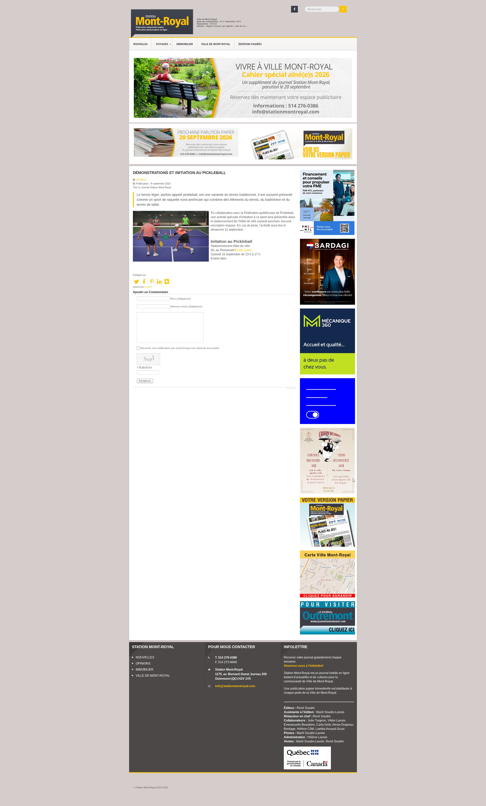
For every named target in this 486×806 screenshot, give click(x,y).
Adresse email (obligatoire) (186, 306)
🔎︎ (343, 9)
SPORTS (141, 179)
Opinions (143, 663)
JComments (291, 388)
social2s (148, 287)
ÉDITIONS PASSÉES (250, 44)
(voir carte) (243, 250)
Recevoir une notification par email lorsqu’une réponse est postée (179, 348)
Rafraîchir (145, 367)
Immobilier (184, 44)
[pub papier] (300, 143)
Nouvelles (140, 44)
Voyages (162, 44)
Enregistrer (145, 381)
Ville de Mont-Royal (215, 44)
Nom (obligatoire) (180, 298)
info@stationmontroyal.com (235, 686)
